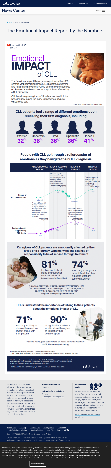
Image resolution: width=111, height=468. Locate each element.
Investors (70, 3)
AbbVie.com (11, 428)
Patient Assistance (100, 3)
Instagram (91, 388)
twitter (91, 385)
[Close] (107, 446)
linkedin (100, 385)
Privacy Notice (48, 428)
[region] (55, 455)
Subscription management (53, 397)
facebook (96, 385)
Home (9, 22)
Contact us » (47, 387)
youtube (96, 388)
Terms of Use (35, 428)
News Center (83, 3)
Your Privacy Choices (55, 430)
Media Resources (22, 22)
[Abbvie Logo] (11, 5)
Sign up (45, 394)
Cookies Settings (37, 430)
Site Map (22, 428)
